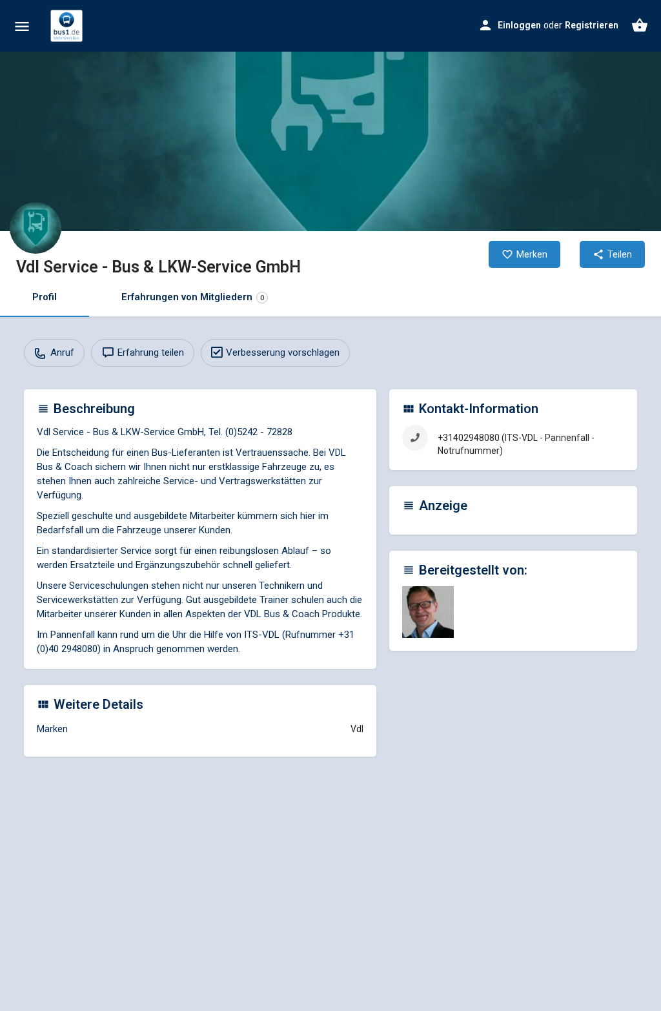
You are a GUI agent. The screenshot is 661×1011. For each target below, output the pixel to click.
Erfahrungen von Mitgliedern (192, 297)
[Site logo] (68, 26)
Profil (44, 297)
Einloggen (519, 25)
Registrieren (591, 25)
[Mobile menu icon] (22, 26)
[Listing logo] (35, 228)
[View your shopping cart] (639, 25)
